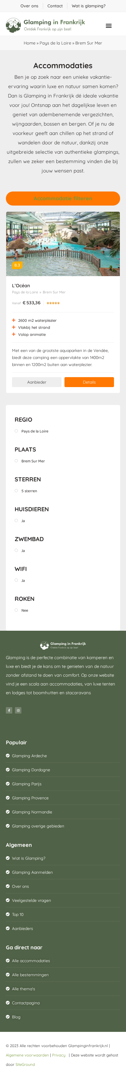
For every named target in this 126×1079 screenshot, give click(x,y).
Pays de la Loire (55, 43)
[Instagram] (18, 710)
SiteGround (25, 1064)
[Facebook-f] (9, 710)
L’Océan (21, 285)
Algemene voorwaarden (27, 1055)
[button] (109, 25)
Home (29, 43)
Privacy (60, 1055)
